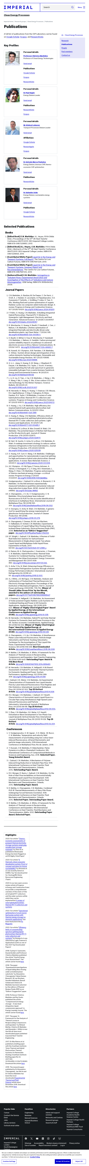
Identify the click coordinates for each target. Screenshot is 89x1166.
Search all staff (51, 1123)
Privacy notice (74, 1143)
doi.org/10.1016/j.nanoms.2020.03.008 (33, 463)
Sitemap (28, 1143)
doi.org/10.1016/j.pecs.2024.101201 (39, 309)
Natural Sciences (31, 1118)
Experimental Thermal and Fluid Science (15, 1080)
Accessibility (39, 1143)
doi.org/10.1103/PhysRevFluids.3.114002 (32, 533)
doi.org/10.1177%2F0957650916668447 (33, 595)
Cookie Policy (35, 1157)
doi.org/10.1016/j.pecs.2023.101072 (39, 402)
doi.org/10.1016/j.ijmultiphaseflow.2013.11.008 (35, 691)
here (22, 962)
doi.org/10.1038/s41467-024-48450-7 (36, 347)
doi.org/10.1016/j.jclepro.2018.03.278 (24, 518)
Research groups (20, 21)
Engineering (29, 1113)
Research (65, 41)
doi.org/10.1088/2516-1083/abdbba (32, 478)
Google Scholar (12, 37)
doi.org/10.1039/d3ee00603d (21, 375)
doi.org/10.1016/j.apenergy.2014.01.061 (29, 677)
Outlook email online (11, 1125)
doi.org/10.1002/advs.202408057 (23, 322)
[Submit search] (72, 7)
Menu (80, 7)
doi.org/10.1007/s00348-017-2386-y (30, 548)
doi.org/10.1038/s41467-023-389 (22, 412)
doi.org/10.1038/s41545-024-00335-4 (24, 334)
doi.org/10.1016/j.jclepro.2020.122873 (24, 438)
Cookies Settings (9, 1161)
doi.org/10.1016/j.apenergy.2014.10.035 (32, 614)
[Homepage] (22, 7)
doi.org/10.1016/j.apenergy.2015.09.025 (32, 632)
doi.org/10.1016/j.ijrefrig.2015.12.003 (27, 575)
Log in (62, 1145)
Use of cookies (30, 1145)
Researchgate (28, 147)
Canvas (6, 1113)
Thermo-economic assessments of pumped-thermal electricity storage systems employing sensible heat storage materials (15, 844)
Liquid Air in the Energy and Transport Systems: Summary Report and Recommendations (31, 267)
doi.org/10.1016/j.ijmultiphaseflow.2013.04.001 (35, 724)
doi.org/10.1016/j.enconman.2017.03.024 (30, 563)
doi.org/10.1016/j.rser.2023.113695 (23, 360)
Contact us (66, 55)
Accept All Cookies (63, 1161)
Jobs (6, 1120)
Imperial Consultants (74, 1129)
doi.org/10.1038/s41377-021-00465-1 (24, 425)
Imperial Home (8, 21)
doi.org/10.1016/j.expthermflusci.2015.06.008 (35, 649)
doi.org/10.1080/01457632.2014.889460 (33, 664)
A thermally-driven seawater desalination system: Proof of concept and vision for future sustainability (16, 864)
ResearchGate (37, 37)
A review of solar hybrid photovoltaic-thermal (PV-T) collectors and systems (16, 903)
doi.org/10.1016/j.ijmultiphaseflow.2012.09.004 (35, 709)
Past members (67, 51)
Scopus (23, 37)
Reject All (79, 1161)
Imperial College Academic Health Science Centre (73, 1115)
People (64, 48)
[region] (44, 1158)
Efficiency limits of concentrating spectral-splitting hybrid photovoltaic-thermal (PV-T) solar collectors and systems (15, 932)
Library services (9, 1123)
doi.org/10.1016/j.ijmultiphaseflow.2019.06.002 (33, 505)
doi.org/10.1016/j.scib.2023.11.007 (23, 387)
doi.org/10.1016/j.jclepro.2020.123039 (25, 450)
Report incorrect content (48, 1145)
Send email (27, 63)
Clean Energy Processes (17, 15)
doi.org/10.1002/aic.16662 (27, 490)
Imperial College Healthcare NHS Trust (75, 1125)
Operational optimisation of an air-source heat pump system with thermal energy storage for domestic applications (16, 915)
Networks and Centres (54, 1117)
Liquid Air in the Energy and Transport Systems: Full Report (31, 258)
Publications (49, 21)
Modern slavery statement (56, 1143)
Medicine (28, 1115)
